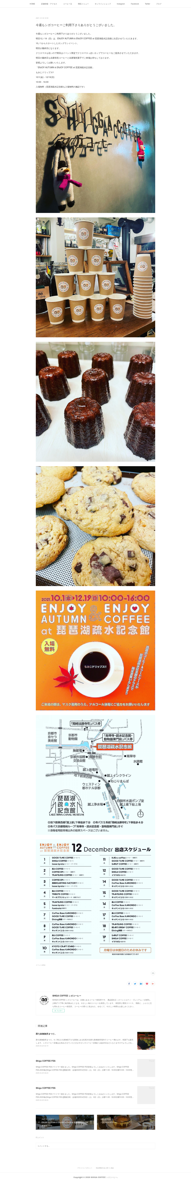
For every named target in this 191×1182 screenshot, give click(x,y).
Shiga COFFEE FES (45, 1060)
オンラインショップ (103, 3)
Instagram (121, 3)
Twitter (147, 3)
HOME (32, 3)
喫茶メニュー (83, 3)
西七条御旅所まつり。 (46, 1033)
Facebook (135, 3)
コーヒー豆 (67, 3)
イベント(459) (40, 965)
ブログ (158, 3)
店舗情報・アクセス (49, 3)
